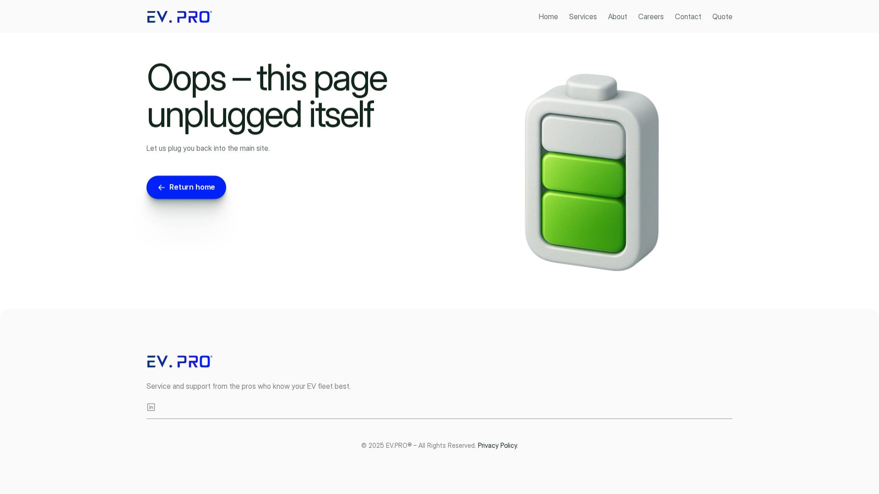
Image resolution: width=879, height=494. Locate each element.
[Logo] (180, 16)
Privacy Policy (497, 445)
